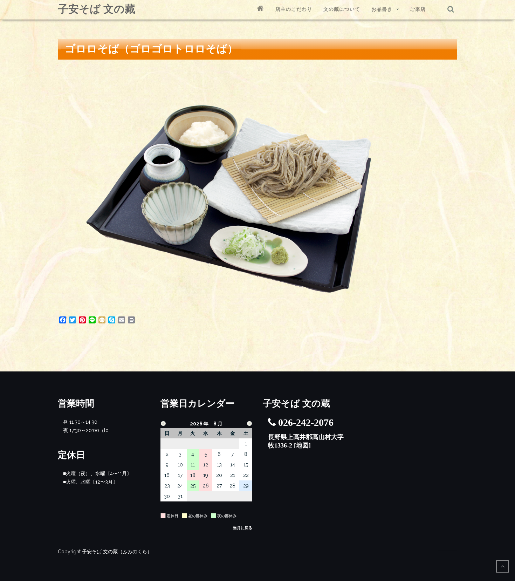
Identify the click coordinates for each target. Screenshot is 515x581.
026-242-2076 (306, 422)
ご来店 (418, 9)
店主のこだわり (293, 9)
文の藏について (341, 9)
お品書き (381, 9)
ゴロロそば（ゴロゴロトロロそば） (151, 48)
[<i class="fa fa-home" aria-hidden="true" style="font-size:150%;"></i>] (260, 9)
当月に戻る (242, 527)
